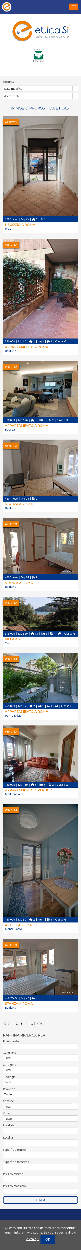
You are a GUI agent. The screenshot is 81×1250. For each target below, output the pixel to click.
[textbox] (40, 1046)
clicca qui (32, 1239)
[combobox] (38, 88)
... (32, 1023)
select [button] (75, 88)
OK (47, 1239)
